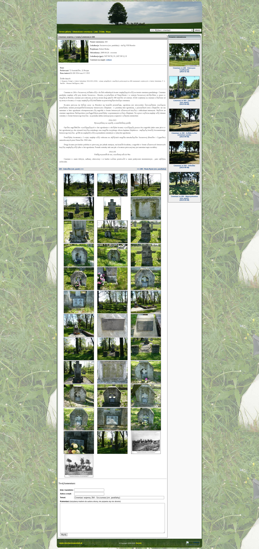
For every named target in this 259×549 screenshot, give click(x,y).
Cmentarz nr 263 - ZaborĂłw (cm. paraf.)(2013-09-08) (184, 102)
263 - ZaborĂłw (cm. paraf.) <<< (71, 169)
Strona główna (65, 32)
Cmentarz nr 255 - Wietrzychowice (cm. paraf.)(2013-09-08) (184, 198)
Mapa (108, 32)
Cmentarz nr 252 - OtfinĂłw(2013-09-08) (184, 166)
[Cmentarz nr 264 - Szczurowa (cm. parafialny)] (79, 195)
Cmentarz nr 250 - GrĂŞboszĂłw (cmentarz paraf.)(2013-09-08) (184, 135)
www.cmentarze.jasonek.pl (70, 543)
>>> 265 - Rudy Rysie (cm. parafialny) (151, 169)
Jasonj (138, 543)
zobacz (109, 60)
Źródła (102, 32)
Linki (96, 32)
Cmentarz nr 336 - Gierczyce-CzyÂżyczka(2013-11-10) (184, 69)
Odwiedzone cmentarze (82, 32)
